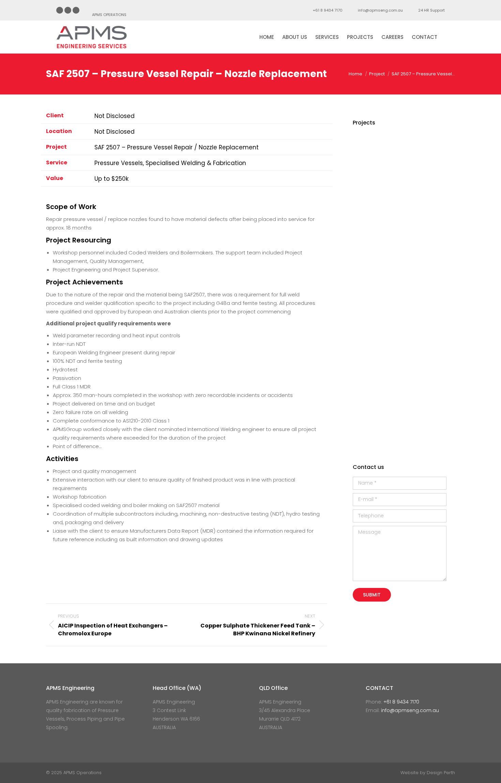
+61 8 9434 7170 (328, 10)
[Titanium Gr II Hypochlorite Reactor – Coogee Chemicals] (418, 200)
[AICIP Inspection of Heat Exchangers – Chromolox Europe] (366, 173)
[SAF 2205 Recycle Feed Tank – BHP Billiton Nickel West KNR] (418, 357)
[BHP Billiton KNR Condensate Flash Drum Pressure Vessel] (392, 305)
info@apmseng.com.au (380, 10)
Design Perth (441, 772)
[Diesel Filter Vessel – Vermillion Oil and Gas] (392, 200)
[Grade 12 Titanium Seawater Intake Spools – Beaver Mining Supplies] (418, 278)
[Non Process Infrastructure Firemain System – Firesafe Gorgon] (418, 226)
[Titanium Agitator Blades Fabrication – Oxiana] (366, 383)
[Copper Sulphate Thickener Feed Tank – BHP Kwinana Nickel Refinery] (418, 305)
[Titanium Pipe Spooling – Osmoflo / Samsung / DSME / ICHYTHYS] (366, 357)
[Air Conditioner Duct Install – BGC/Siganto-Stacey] (366, 331)
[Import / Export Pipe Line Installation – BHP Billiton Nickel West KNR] (392, 226)
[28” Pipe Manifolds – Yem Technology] (392, 173)
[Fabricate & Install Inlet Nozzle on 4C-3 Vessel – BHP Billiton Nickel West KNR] (418, 410)
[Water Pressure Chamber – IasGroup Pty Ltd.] (392, 252)
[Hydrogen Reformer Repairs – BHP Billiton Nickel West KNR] (392, 278)
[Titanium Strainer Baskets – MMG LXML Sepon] (366, 200)
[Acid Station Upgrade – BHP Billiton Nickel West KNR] (418, 252)
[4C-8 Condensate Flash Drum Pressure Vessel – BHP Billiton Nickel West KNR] (418, 331)
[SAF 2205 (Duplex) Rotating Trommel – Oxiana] (392, 383)
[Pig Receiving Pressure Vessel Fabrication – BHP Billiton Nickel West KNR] (392, 331)
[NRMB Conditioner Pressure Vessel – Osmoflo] (418, 383)
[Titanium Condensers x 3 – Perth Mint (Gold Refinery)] (366, 226)
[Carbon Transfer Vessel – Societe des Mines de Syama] (392, 147)
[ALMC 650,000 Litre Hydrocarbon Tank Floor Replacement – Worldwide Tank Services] (366, 147)
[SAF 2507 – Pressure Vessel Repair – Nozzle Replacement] (366, 278)
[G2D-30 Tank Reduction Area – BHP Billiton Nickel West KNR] (392, 410)
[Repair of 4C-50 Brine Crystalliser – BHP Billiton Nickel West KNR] (366, 252)
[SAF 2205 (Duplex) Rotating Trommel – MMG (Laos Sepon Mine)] (418, 173)
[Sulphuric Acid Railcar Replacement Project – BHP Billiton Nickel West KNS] (366, 410)
